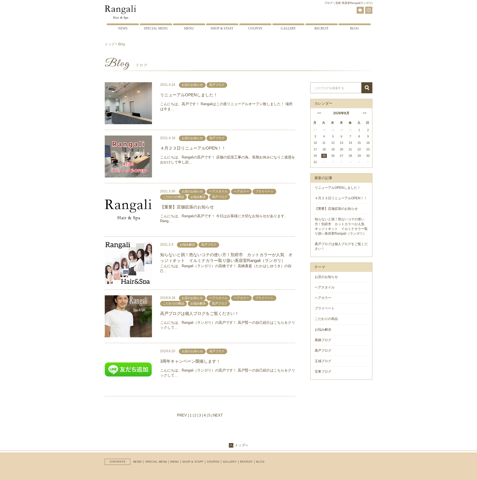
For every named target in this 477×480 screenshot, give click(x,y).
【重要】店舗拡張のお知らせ (187, 207)
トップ (110, 44)
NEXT (218, 415)
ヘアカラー (323, 298)
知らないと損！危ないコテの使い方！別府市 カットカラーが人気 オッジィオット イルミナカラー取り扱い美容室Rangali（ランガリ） (226, 257)
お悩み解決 (323, 330)
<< (318, 113)
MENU (174, 461)
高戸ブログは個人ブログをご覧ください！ (199, 313)
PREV (182, 415)
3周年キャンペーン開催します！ (190, 361)
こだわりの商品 (326, 319)
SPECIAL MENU (156, 461)
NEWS (137, 461)
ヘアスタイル (325, 287)
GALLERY (230, 461)
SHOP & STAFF (192, 461)
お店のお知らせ (326, 277)
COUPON (213, 461)
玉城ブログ (323, 361)
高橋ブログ (323, 340)
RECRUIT (246, 461)
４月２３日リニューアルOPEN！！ (193, 148)
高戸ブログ (323, 350)
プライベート (325, 308)
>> (365, 113)
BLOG (260, 461)
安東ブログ (323, 371)
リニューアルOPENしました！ (189, 94)
